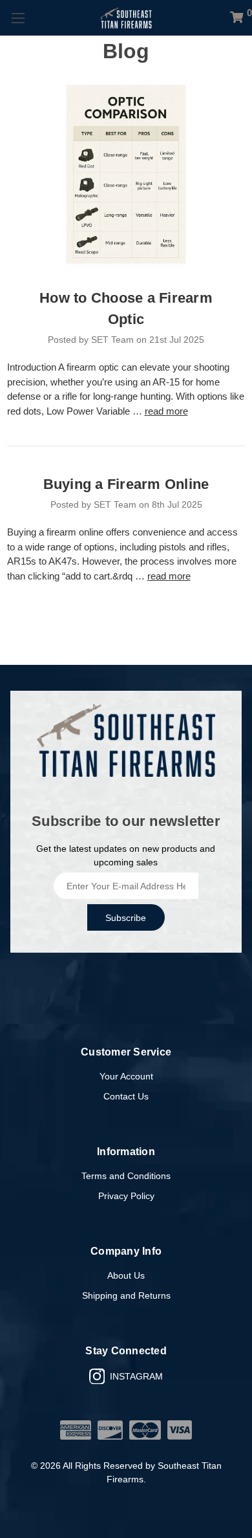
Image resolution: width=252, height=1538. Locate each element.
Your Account (126, 1076)
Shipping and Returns (126, 1295)
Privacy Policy (126, 1196)
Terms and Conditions (126, 1176)
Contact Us (126, 1096)
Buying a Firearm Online (126, 484)
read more (166, 411)
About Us (126, 1275)
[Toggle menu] (18, 18)
